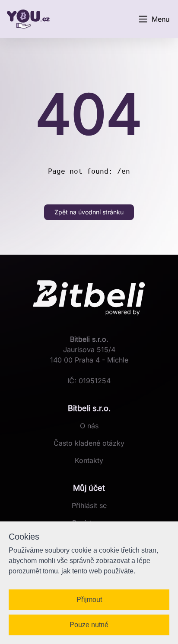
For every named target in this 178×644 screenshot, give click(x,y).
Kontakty (89, 460)
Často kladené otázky (89, 443)
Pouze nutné (89, 624)
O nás (89, 425)
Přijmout (89, 599)
